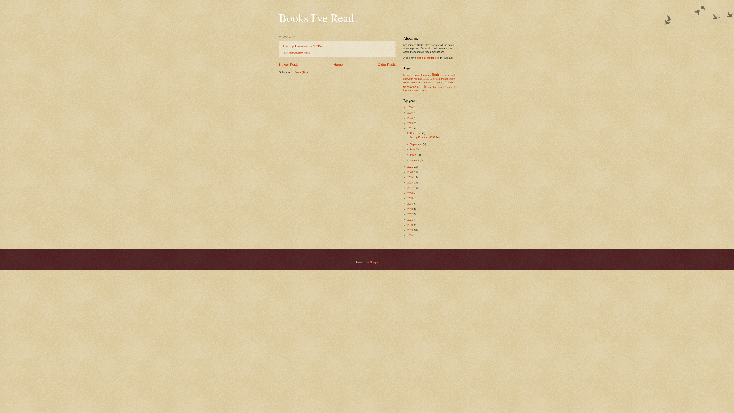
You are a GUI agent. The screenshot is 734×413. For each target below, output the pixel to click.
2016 (410, 193)
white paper (420, 90)
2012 (410, 214)
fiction (291, 53)
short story (438, 87)
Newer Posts (289, 65)
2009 (410, 230)
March (414, 154)
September (416, 144)
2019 (410, 177)
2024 (410, 118)
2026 (410, 107)
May (413, 149)
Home (338, 65)
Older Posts (387, 65)
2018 (410, 182)
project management (444, 79)
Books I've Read (316, 17)
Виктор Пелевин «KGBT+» (303, 46)
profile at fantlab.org (428, 57)
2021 (410, 166)
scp (429, 87)
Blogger (373, 262)
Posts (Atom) (302, 72)
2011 (410, 219)
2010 (410, 225)
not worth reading (412, 79)
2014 (410, 203)
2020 (410, 172)
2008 (410, 235)
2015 (410, 198)
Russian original (302, 53)
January (415, 160)
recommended (412, 82)
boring (406, 75)
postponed (427, 79)
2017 (410, 188)
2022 (410, 128)
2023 (410, 123)
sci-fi (421, 86)
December (416, 133)
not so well (449, 75)
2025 (410, 112)
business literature (421, 75)
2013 (410, 209)
